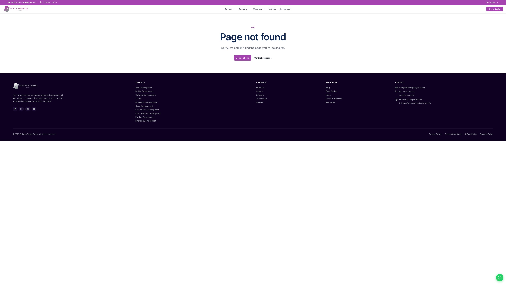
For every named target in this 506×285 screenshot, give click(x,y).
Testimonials (261, 99)
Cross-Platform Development (148, 113)
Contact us (490, 2)
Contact (259, 102)
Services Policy (486, 134)
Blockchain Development (146, 102)
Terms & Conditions (453, 134)
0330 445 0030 (50, 2)
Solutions (243, 9)
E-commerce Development (147, 110)
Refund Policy (471, 134)
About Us (260, 87)
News (328, 95)
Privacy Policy (435, 134)
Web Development (143, 87)
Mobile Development (144, 91)
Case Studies (331, 91)
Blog (328, 87)
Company (257, 9)
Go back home (242, 58)
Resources (285, 9)
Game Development (144, 106)
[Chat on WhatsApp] (499, 277)
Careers (259, 91)
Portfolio (272, 9)
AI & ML (138, 99)
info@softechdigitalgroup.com (24, 2)
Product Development (145, 117)
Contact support (263, 58)
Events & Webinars (334, 99)
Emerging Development (145, 121)
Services (228, 9)
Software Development (145, 95)
